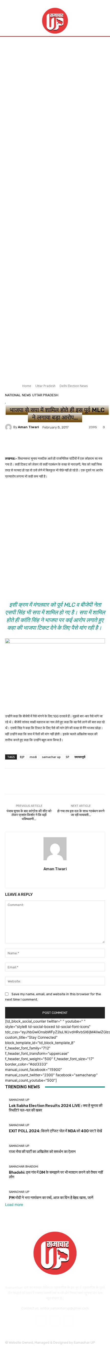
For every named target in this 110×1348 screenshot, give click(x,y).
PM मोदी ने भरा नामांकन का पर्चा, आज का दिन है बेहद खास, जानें (51, 1197)
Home (26, 386)
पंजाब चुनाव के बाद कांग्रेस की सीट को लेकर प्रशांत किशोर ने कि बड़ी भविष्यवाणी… (29, 815)
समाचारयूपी (79, 757)
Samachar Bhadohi (23, 1166)
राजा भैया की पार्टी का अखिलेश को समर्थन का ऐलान (42, 1151)
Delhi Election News (74, 386)
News (26, 395)
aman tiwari (28, 427)
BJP (22, 757)
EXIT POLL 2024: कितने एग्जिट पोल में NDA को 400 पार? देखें (55, 1131)
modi (33, 757)
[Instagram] (55, 1321)
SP (67, 757)
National (13, 395)
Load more (14, 1204)
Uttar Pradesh (45, 386)
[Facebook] (41, 1321)
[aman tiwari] (9, 427)
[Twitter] (55, 878)
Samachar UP (19, 1099)
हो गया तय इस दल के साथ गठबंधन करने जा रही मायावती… (80, 813)
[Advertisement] (55, 96)
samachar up (51, 757)
